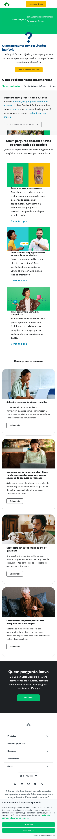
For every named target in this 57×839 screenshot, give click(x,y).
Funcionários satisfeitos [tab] (34, 86)
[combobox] (28, 776)
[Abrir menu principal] (50, 4)
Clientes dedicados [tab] (11, 86)
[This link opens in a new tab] (15, 783)
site (28, 109)
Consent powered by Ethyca (42, 835)
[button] (28, 736)
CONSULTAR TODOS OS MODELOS (23, 124)
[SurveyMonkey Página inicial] (7, 4)
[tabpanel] (28, 112)
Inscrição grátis (36, 4)
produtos (14, 109)
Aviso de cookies (21, 818)
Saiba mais (15, 425)
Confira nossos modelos (28, 69)
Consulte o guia (19, 221)
